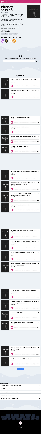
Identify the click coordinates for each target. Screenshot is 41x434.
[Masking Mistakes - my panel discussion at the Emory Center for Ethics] (5, 351)
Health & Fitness (4, 33)
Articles (23, 429)
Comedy (7, 415)
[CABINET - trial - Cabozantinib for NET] (5, 149)
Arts (12, 415)
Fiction (33, 416)
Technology (22, 416)
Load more (20, 368)
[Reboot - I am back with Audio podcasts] (5, 120)
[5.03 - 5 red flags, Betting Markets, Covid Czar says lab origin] (5, 83)
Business (21, 415)
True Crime (4, 418)
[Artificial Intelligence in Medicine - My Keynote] (5, 325)
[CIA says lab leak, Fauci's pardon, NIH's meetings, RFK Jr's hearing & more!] (5, 234)
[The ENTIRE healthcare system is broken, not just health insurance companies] (5, 256)
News (9, 418)
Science (10, 33)
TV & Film (28, 416)
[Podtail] (6, 41)
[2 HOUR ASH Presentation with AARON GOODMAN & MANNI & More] (5, 294)
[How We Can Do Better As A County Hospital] (5, 361)
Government (19, 418)
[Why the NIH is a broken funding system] (5, 207)
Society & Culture (15, 416)
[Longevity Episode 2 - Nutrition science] (5, 129)
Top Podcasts (18, 429)
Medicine (15, 33)
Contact (27, 429)
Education (16, 415)
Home (13, 429)
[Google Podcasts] (10, 41)
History (37, 416)
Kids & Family (27, 415)
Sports (37, 418)
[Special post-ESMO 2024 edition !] (5, 315)
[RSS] (14, 41)
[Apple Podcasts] (2, 41)
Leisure (13, 418)
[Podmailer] (20, 423)
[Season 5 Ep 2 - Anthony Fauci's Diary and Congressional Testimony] (5, 94)
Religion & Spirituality (6, 416)
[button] (39, 1)
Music (33, 415)
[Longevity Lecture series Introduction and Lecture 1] (5, 139)
